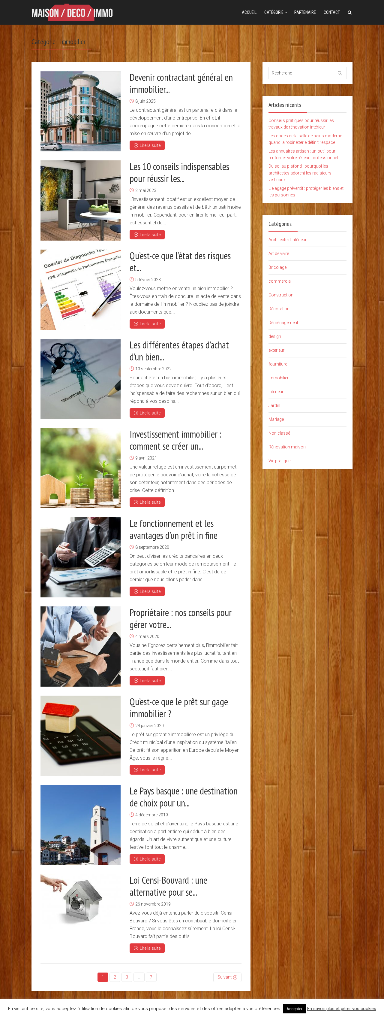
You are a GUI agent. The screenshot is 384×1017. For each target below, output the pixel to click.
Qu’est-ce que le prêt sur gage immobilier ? (179, 707)
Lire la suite (150, 145)
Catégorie (274, 12)
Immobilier (278, 377)
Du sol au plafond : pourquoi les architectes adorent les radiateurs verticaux (300, 173)
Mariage (276, 419)
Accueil (249, 12)
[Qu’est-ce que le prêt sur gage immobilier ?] (80, 736)
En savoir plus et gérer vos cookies (341, 1008)
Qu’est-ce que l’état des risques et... (180, 261)
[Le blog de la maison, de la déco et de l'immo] (72, 11)
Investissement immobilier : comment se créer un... (175, 440)
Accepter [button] (294, 1008)
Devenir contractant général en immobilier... (181, 83)
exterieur (276, 350)
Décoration (279, 308)
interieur (276, 391)
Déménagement (283, 322)
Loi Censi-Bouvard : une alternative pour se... (168, 886)
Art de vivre (278, 253)
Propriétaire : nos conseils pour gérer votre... (181, 618)
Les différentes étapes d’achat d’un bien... (179, 350)
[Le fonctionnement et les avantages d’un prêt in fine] (80, 557)
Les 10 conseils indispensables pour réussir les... (179, 172)
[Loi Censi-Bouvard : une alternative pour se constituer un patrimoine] (80, 901)
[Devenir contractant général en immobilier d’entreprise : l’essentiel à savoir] (80, 111)
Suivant (225, 977)
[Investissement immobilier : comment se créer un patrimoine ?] (80, 468)
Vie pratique (279, 460)
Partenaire (305, 12)
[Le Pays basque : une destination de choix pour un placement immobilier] (80, 825)
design (274, 336)
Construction (280, 295)
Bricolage (277, 267)
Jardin (274, 405)
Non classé (279, 433)
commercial (280, 281)
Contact (332, 12)
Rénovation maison (287, 447)
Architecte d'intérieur (287, 239)
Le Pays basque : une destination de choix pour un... (184, 797)
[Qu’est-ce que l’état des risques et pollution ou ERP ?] (80, 290)
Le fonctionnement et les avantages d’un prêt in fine (174, 529)
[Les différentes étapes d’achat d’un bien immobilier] (80, 379)
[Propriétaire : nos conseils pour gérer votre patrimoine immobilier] (80, 646)
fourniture (277, 364)
